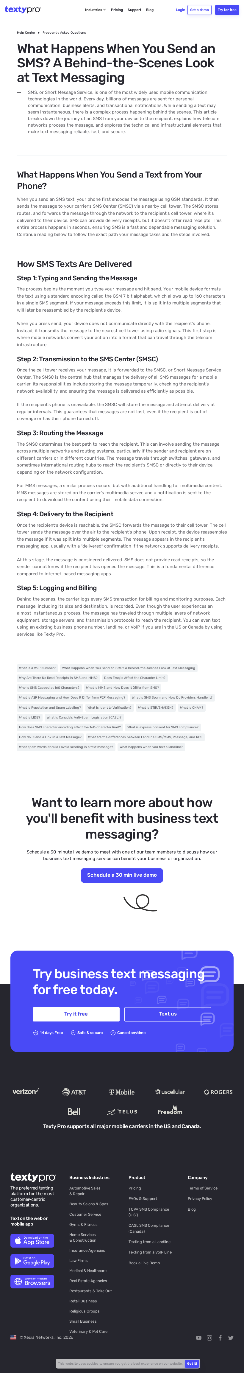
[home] (26, 10)
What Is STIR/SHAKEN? (155, 708)
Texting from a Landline (150, 1242)
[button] (95, 10)
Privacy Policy (200, 1198)
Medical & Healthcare (88, 1270)
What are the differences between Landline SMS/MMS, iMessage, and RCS (145, 737)
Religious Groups (84, 1311)
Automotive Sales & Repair (85, 1191)
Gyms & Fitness (83, 1224)
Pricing (135, 1188)
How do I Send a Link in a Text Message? (50, 737)
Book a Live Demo (144, 1263)
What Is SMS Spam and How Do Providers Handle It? (172, 697)
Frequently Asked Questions (64, 33)
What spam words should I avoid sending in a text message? (66, 747)
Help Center (26, 33)
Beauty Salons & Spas (88, 1204)
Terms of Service (203, 1188)
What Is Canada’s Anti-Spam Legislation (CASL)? (84, 717)
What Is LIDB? (29, 717)
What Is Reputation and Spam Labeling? (50, 708)
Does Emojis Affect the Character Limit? (134, 678)
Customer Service (85, 1214)
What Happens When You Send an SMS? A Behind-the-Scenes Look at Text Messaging (128, 668)
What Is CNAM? (191, 708)
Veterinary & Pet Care (88, 1331)
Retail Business (83, 1301)
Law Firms (78, 1260)
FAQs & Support (143, 1198)
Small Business (83, 1321)
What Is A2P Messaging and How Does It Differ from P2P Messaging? (72, 697)
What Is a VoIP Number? (37, 668)
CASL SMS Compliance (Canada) (149, 1228)
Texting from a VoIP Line (150, 1252)
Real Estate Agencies (88, 1281)
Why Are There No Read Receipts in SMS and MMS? (58, 678)
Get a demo (199, 10)
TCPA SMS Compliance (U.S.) (149, 1212)
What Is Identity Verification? (109, 708)
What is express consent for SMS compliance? (162, 727)
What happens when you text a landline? (151, 747)
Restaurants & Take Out (90, 1291)
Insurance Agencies (87, 1250)
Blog (192, 1209)
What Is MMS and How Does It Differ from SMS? (122, 688)
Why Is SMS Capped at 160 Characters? (49, 688)
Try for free (227, 10)
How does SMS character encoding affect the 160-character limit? (70, 727)
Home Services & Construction (82, 1237)
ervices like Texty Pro (41, 634)
